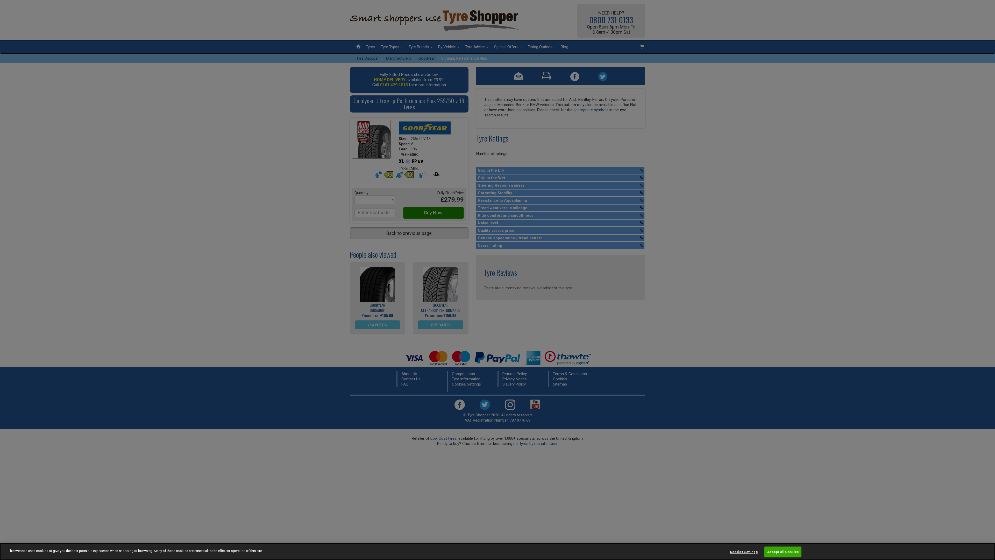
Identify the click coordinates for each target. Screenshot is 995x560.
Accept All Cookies (783, 552)
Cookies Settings (744, 552)
